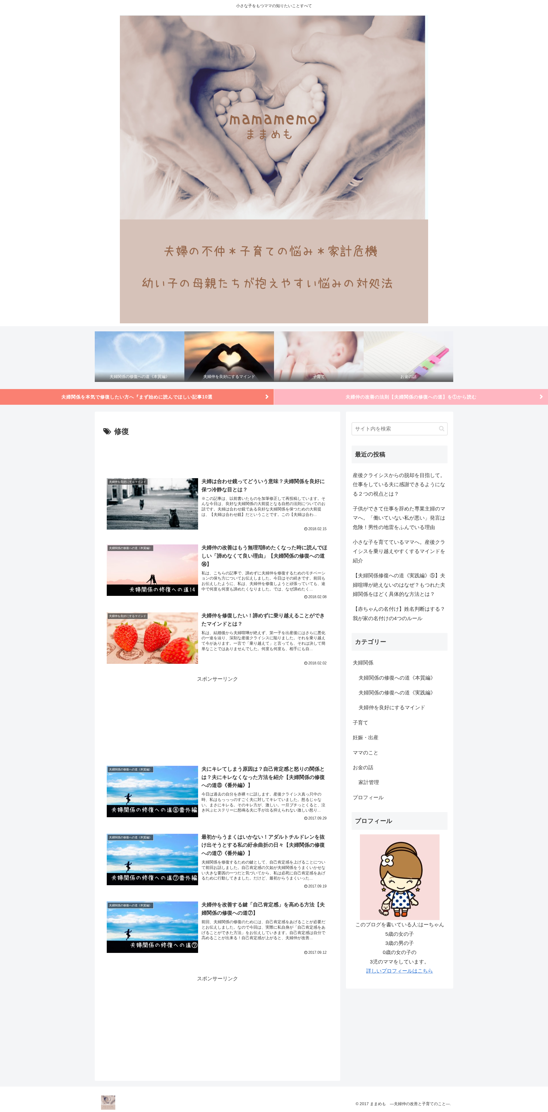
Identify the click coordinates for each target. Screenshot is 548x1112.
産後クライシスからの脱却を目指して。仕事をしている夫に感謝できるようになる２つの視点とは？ (399, 484)
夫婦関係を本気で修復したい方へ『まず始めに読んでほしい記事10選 (137, 396)
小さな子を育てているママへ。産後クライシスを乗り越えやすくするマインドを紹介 (399, 551)
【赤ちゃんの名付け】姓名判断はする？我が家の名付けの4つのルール (399, 613)
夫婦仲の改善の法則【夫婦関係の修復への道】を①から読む (411, 396)
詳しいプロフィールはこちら (399, 971)
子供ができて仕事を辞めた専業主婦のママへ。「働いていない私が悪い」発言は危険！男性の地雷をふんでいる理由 (399, 518)
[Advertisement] (217, 454)
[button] (442, 428)
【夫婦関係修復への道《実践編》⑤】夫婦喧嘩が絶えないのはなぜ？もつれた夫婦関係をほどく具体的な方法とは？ (399, 585)
